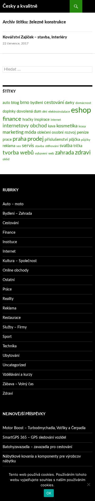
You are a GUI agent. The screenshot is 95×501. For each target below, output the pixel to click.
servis (28, 145)
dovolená (25, 111)
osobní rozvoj (64, 132)
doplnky (9, 111)
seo (18, 146)
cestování (54, 102)
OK (48, 493)
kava (51, 126)
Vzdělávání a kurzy (17, 375)
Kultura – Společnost (20, 261)
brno (24, 102)
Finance (9, 232)
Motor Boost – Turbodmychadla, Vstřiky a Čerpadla (44, 428)
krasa (82, 126)
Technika (10, 346)
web (51, 153)
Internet (9, 251)
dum (37, 111)
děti (44, 111)
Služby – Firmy (15, 327)
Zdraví (8, 393)
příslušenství (56, 139)
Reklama (9, 308)
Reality (8, 299)
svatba (66, 145)
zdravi (83, 152)
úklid (6, 159)
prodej (35, 139)
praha (19, 139)
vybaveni (41, 153)
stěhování (52, 146)
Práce (7, 289)
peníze (83, 132)
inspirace (42, 120)
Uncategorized (14, 365)
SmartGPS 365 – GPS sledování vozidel (34, 437)
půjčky (85, 139)
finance (12, 119)
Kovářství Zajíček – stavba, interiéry (35, 37)
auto (6, 103)
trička (77, 146)
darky (69, 103)
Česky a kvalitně (20, 6)
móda (30, 132)
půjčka (74, 140)
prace (7, 140)
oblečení (44, 132)
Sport (7, 337)
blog (15, 103)
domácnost (83, 102)
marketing (13, 132)
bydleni (36, 103)
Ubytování (11, 356)
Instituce (10, 242)
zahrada (64, 153)
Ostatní (9, 280)
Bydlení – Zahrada (17, 214)
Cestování (10, 223)
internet (56, 119)
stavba (39, 146)
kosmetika (67, 125)
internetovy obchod (25, 125)
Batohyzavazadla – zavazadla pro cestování (37, 447)
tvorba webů (18, 153)
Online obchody (15, 270)
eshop (81, 110)
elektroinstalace (59, 111)
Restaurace (12, 318)
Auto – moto (13, 204)
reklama (9, 146)
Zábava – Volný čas (18, 384)
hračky (27, 120)
